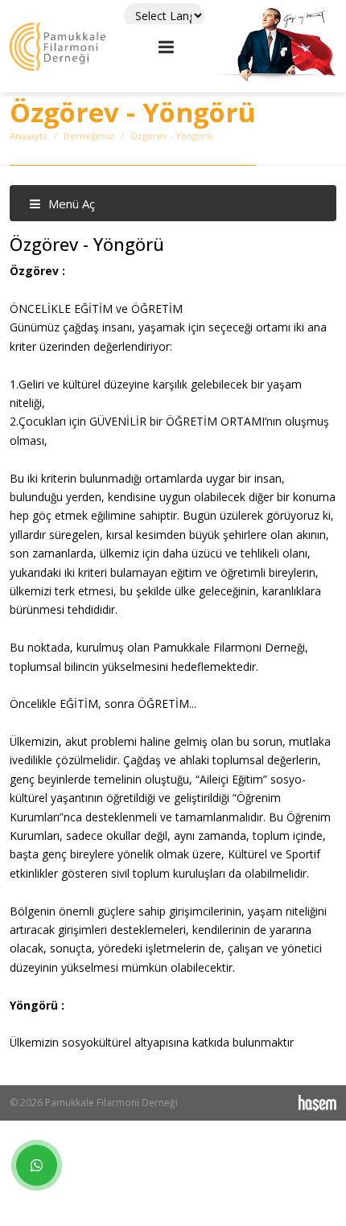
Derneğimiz (89, 136)
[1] (166, 46)
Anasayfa (28, 136)
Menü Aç (70, 203)
